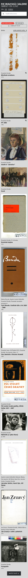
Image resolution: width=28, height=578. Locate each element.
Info (6, 9)
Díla (2, 9)
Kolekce (10, 9)
